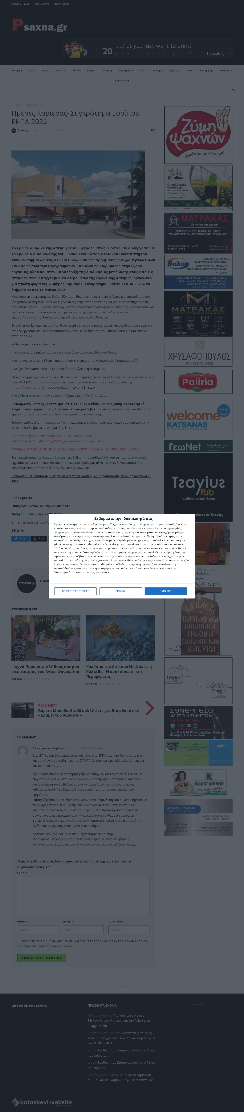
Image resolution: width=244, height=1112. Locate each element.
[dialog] (122, 556)
